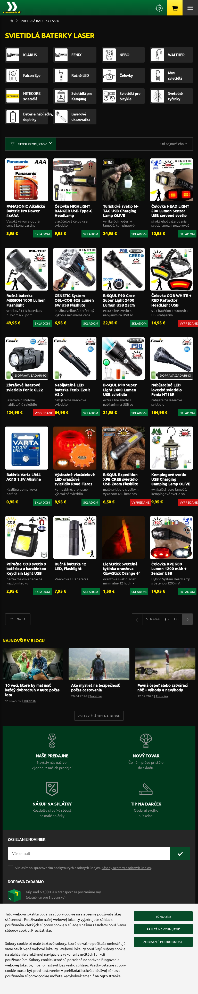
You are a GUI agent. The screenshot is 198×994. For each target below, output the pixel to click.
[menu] (190, 7)
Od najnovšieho (172, 143)
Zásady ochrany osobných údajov (126, 867)
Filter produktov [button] (32, 144)
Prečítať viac (41, 930)
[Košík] (175, 7)
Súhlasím (163, 916)
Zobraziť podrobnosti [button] (163, 942)
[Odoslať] (180, 853)
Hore (21, 618)
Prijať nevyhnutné (163, 929)
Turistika (29, 701)
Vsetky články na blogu (99, 716)
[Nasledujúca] (187, 619)
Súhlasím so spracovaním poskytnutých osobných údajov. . (83, 867)
